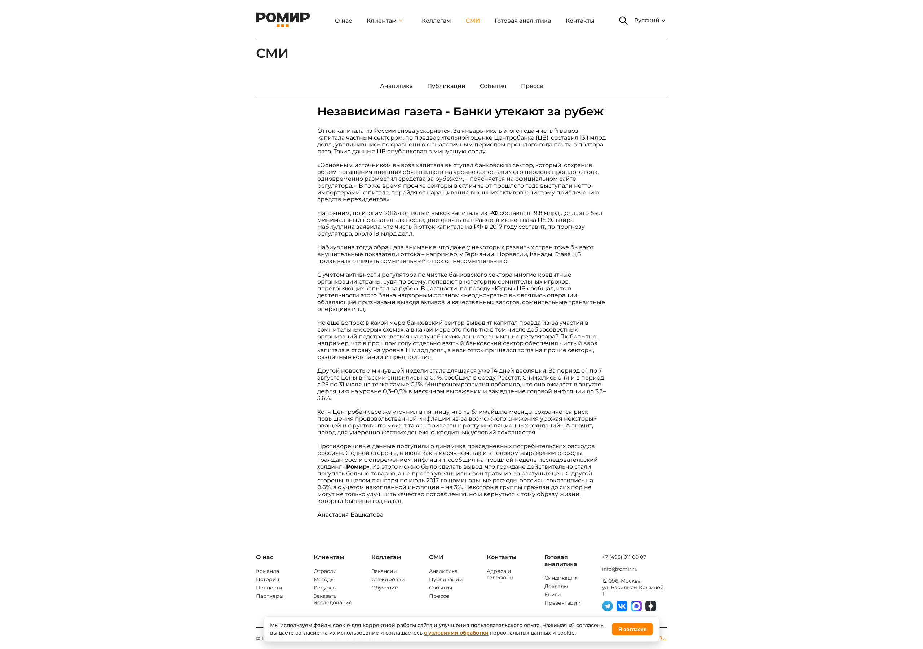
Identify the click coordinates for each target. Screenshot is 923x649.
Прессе (439, 596)
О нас (343, 20)
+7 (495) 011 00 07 (624, 557)
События (440, 587)
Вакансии (384, 571)
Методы (324, 579)
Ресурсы (325, 587)
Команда (267, 571)
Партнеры (269, 596)
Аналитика (443, 571)
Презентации (562, 603)
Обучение (384, 587)
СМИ (473, 20)
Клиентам (382, 20)
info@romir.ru (620, 569)
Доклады (556, 586)
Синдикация (561, 578)
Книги (552, 594)
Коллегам (436, 20)
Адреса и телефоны (500, 574)
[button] (623, 20)
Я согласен (632, 629)
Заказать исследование (333, 599)
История (267, 579)
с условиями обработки (456, 633)
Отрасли (325, 571)
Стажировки (388, 579)
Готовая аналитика (523, 20)
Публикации (446, 579)
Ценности (269, 587)
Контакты (580, 20)
